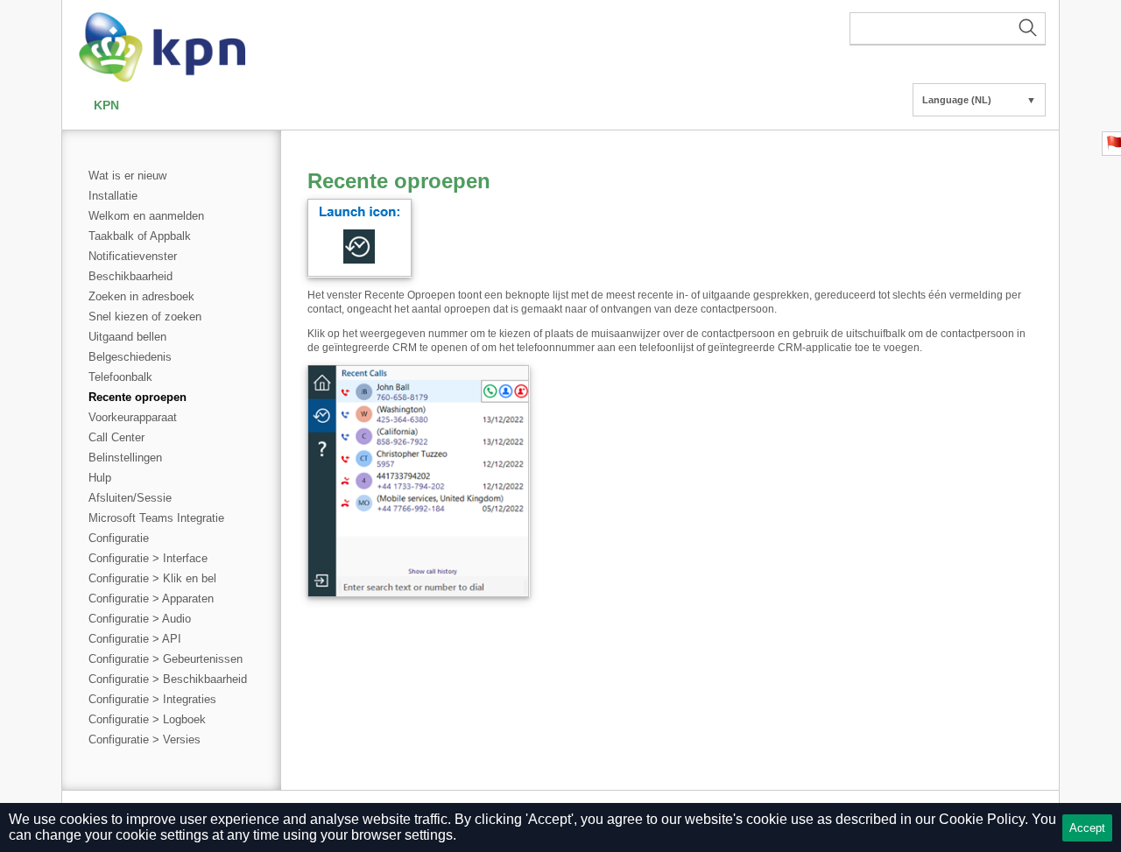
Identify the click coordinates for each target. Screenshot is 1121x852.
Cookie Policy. (983, 819)
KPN (106, 105)
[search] (948, 29)
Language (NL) (979, 100)
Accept (1087, 827)
